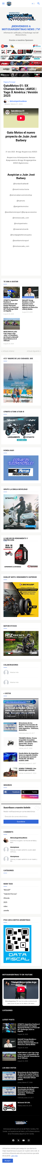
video (5, 906)
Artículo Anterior (8, 351)
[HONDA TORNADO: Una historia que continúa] (10, 772)
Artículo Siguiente (33, 351)
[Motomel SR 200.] (9, 1106)
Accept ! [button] (8, 1161)
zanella (6, 910)
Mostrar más (14, 672)
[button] (3, 4)
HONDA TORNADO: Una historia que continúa (27, 769)
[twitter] (18, 1140)
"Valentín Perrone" (10, 894)
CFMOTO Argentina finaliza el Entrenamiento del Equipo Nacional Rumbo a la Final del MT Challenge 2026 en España (11, 305)
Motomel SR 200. (24, 1103)
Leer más (14, 1156)
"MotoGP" (7, 890)
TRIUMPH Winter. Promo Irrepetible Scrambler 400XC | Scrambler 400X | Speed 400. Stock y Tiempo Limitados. (28, 741)
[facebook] (13, 1140)
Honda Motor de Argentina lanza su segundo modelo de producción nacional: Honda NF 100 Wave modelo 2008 (28, 756)
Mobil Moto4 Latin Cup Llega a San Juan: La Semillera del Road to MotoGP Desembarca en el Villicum (11, 336)
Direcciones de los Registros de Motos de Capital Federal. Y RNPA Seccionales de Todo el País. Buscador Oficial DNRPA (28, 1075)
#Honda (6, 898)
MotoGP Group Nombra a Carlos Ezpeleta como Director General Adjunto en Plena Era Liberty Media (30, 304)
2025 (5, 902)
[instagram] (29, 1140)
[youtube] (24, 1140)
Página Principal (9, 82)
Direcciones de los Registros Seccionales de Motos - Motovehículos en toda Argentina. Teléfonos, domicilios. (28, 726)
